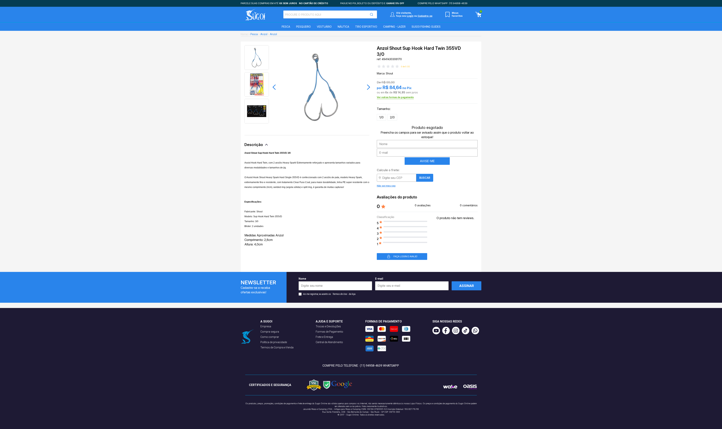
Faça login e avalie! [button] (405, 256)
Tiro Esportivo (366, 26)
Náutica (343, 26)
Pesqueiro (303, 26)
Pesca (286, 26)
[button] (274, 87)
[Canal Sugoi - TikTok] (467, 330)
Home (244, 34)
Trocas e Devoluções (328, 326)
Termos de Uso (339, 294)
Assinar (466, 286)
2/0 (392, 117)
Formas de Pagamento (329, 331)
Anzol (263, 34)
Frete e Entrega (324, 336)
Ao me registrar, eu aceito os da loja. (329, 294)
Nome (302, 278)
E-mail (379, 278)
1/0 (381, 117)
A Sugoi (266, 321)
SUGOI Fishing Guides (426, 26)
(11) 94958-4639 (458, 3)
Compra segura (269, 331)
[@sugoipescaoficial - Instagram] (457, 330)
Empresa (265, 326)
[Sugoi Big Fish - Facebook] (447, 330)
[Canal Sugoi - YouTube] (437, 330)
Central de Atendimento (329, 342)
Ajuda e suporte (329, 321)
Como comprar (269, 336)
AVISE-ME (427, 161)
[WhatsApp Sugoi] (476, 330)
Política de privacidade (273, 342)
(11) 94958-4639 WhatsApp (379, 365)
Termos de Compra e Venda (277, 347)
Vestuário (324, 26)
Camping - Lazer (394, 26)
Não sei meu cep (386, 185)
